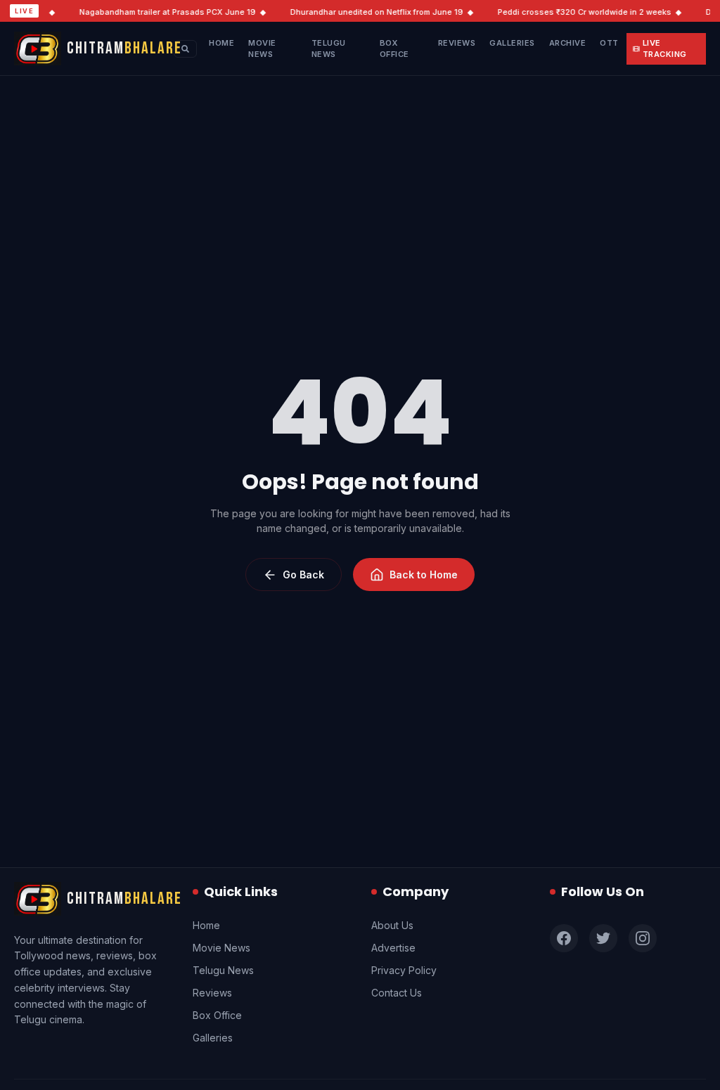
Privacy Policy (404, 970)
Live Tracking (665, 49)
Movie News (262, 49)
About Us (392, 925)
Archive (567, 43)
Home (221, 43)
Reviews (457, 43)
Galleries (512, 43)
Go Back (303, 574)
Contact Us (396, 993)
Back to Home (424, 574)
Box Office (394, 49)
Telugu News (328, 49)
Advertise (393, 948)
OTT (609, 43)
